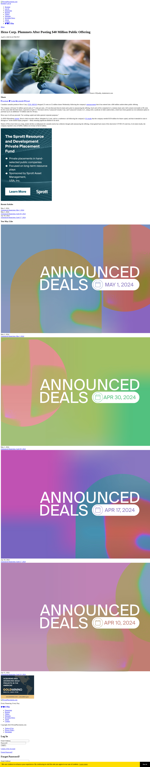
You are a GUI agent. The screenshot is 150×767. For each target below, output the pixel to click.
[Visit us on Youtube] (8, 23)
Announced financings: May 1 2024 (12, 210)
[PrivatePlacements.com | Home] (9, 2)
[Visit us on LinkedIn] (13, 23)
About (7, 20)
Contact (7, 22)
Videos (7, 14)
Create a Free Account (8, 749)
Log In (9, 3)
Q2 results (88, 118)
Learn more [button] (83, 764)
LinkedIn (21, 101)
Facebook (5, 101)
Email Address (5, 741)
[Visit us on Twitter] (6, 23)
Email (28, 101)
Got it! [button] (145, 764)
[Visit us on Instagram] (10, 23)
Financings (8, 11)
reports (17, 118)
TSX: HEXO (32, 104)
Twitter (13, 101)
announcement (91, 104)
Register (3, 3)
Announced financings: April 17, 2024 (13, 217)
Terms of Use (9, 728)
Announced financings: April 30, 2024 (13, 214)
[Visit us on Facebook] (11, 23)
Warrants (8, 16)
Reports (7, 12)
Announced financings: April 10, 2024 (13, 674)
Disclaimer (8, 732)
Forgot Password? (6, 752)
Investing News (10, 18)
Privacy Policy (9, 730)
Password (4, 743)
